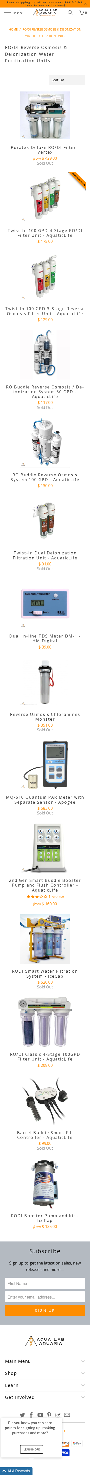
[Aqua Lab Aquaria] (45, 13)
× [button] (60, 1414)
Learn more (32, 1449)
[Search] (72, 12)
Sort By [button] (58, 80)
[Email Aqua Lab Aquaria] (67, 1415)
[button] (37, 1471)
